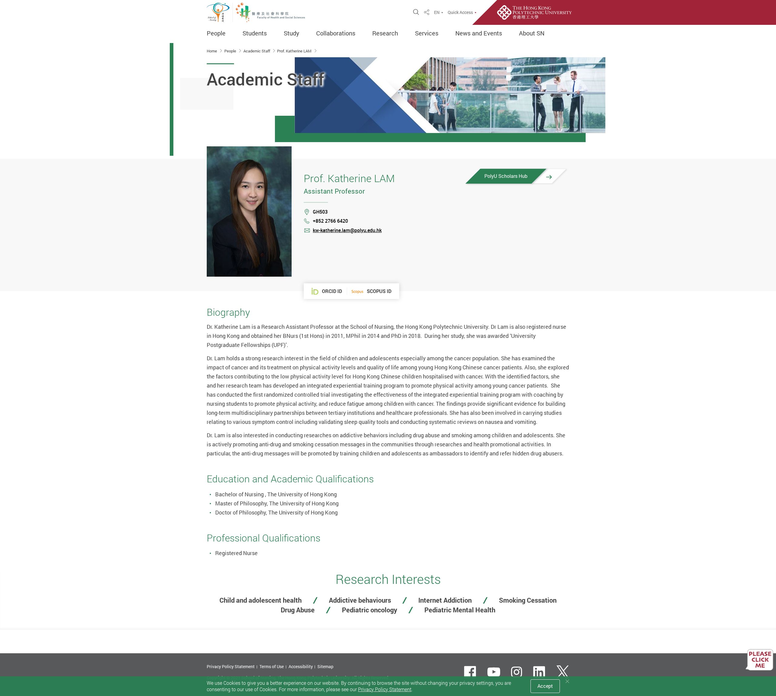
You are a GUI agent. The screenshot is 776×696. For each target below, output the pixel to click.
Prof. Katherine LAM (294, 51)
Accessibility (301, 666)
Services (426, 33)
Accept (545, 686)
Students (254, 33)
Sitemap (325, 666)
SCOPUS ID (379, 291)
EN (437, 12)
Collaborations (335, 33)
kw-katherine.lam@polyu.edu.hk (347, 230)
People (216, 33)
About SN (531, 33)
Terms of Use (271, 666)
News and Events (478, 33)
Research (385, 33)
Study (291, 33)
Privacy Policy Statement (231, 666)
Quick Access (460, 12)
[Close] (567, 681)
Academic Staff (257, 51)
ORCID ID (332, 291)
